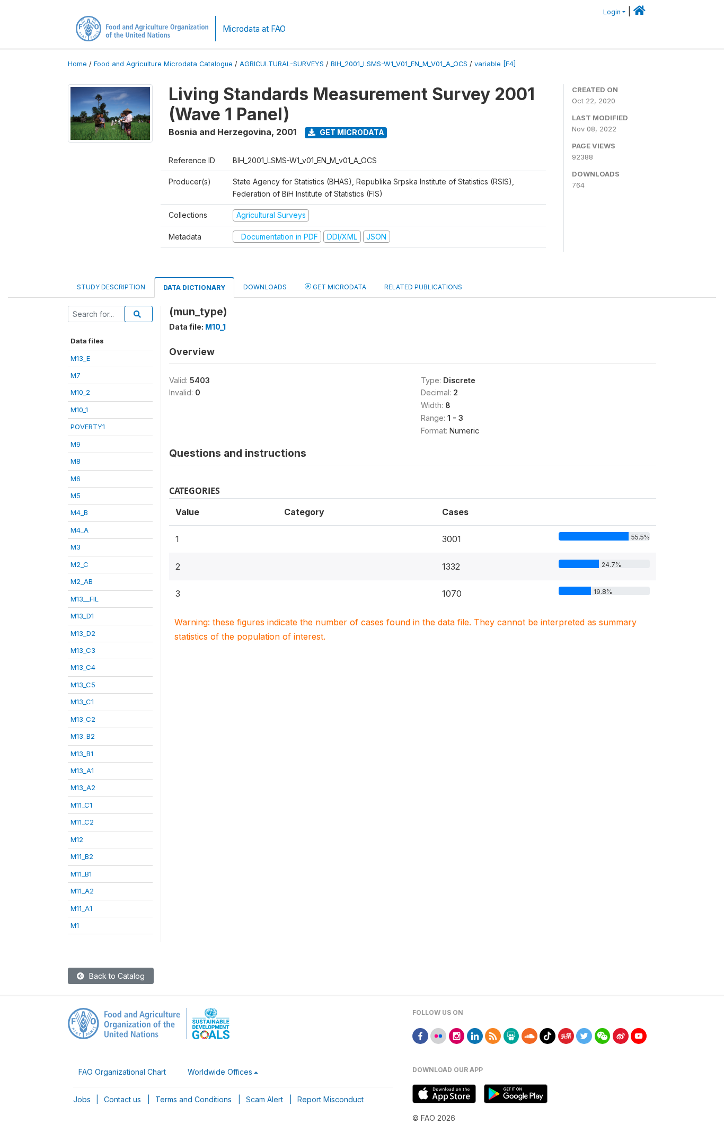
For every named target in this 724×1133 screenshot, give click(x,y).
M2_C (79, 564)
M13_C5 (82, 684)
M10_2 (80, 392)
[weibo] (621, 1035)
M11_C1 (81, 805)
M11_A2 (82, 891)
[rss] (493, 1035)
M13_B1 (81, 753)
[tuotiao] (566, 1035)
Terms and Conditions (193, 1099)
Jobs (82, 1099)
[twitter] (584, 1035)
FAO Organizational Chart (122, 1071)
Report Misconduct (330, 1099)
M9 (75, 444)
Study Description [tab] (111, 287)
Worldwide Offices (220, 1071)
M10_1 (79, 409)
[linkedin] (475, 1035)
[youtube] (639, 1035)
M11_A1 (81, 908)
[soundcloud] (529, 1035)
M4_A (79, 530)
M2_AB (81, 581)
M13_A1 (82, 770)
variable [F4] (495, 64)
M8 (75, 461)
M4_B (79, 512)
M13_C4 (82, 667)
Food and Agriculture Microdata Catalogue (163, 64)
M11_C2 (82, 822)
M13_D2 (82, 633)
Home (77, 64)
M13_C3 (82, 650)
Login (612, 12)
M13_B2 (82, 736)
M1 (74, 925)
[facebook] (420, 1035)
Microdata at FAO (254, 29)
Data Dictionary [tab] (194, 287)
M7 (75, 375)
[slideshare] (511, 1035)
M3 (75, 547)
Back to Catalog (116, 975)
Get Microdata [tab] (338, 287)
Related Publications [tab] (423, 287)
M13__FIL (84, 599)
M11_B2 (81, 856)
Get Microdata (351, 132)
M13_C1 (82, 701)
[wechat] (603, 1035)
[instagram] (457, 1035)
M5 (75, 495)
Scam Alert (264, 1099)
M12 (76, 839)
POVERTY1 (87, 426)
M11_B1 (81, 874)
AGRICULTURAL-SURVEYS (282, 64)
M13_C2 (82, 719)
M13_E (80, 358)
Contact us (122, 1099)
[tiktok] (547, 1035)
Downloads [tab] (265, 287)
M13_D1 (82, 616)
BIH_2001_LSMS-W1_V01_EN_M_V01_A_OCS (399, 64)
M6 (75, 478)
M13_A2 (82, 787)
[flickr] (438, 1035)
